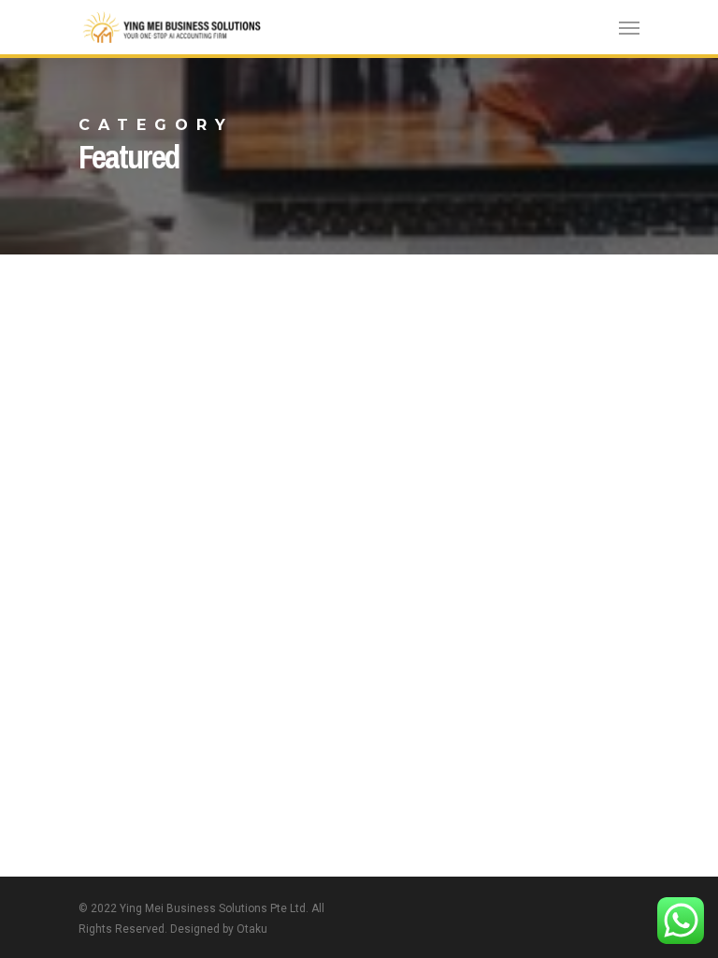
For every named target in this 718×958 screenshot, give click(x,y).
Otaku (252, 929)
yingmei (57, 451)
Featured (59, 412)
